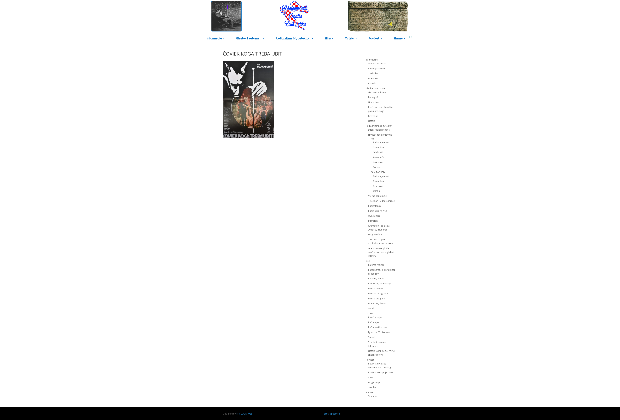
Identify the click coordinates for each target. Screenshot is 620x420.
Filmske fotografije (378, 293)
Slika (328, 38)
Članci (371, 377)
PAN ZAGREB (378, 172)
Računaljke (373, 322)
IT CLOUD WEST (245, 413)
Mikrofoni (373, 220)
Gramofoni (373, 102)
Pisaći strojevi (375, 317)
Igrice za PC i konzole (379, 332)
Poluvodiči (378, 157)
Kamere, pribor (376, 278)
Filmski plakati (375, 288)
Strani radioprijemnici (379, 129)
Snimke (372, 387)
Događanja (374, 382)
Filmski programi (376, 298)
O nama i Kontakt (377, 63)
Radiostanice (375, 205)
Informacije (214, 38)
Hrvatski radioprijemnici (380, 134)
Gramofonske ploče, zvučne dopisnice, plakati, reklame (381, 252)
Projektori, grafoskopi (379, 283)
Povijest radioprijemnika (380, 372)
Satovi (371, 337)
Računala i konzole (378, 327)
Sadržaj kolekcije (377, 68)
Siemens (372, 396)
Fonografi (373, 97)
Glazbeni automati (377, 92)
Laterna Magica (376, 264)
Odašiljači (378, 152)
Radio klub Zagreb (377, 210)
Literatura (373, 116)
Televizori (378, 162)
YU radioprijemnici (377, 195)
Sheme (398, 38)
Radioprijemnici (381, 142)
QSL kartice (374, 215)
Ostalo (376, 167)
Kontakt (372, 83)
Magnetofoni (375, 234)
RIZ (372, 138)
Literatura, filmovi (377, 303)
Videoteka (373, 78)
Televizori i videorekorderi (381, 200)
